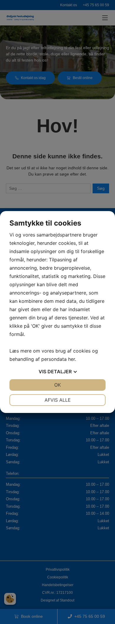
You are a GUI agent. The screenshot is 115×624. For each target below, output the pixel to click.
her (71, 359)
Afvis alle (58, 400)
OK (57, 385)
